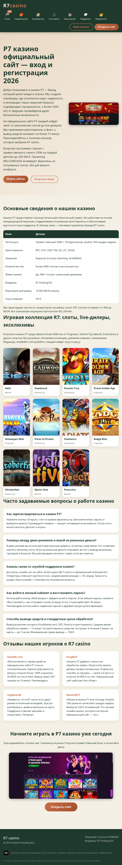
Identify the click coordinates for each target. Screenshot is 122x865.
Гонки (7, 15)
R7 (15, 5)
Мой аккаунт (81, 27)
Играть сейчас (16, 178)
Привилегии (101, 16)
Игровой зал (38, 16)
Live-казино (54, 16)
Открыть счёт (106, 27)
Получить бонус (44, 179)
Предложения (21, 16)
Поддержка (85, 16)
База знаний (69, 16)
